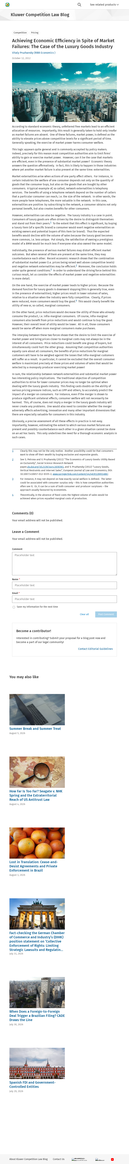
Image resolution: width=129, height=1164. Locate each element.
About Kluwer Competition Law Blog (28, 1159)
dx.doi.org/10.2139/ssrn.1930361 (45, 466)
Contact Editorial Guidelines (95, 648)
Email (16, 593)
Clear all (84, 614)
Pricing (34, 32)
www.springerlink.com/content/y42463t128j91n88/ (80, 474)
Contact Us (58, 1159)
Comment (17, 549)
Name (16, 579)
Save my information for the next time (37, 607)
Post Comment (106, 614)
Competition (20, 32)
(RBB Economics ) (44, 52)
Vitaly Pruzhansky (22, 52)
